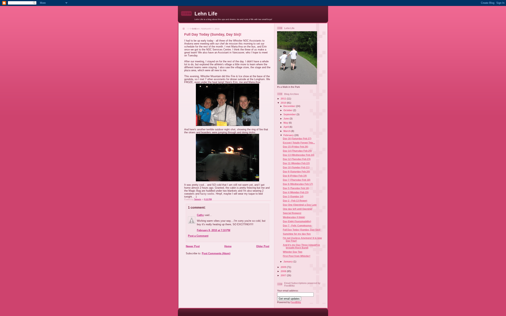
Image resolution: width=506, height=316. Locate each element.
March (287, 131)
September (289, 114)
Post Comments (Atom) (216, 253)
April (286, 127)
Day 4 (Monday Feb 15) (296, 192)
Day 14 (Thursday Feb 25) (297, 150)
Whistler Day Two (292, 252)
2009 (284, 267)
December (289, 106)
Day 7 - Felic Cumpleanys (297, 225)
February (288, 135)
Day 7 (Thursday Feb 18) (296, 180)
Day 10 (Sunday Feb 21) (296, 167)
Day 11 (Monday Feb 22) (296, 163)
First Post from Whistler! (296, 256)
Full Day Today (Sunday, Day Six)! (301, 229)
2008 (284, 271)
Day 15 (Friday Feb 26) (295, 146)
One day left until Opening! (297, 209)
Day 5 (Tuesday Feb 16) (296, 188)
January (288, 261)
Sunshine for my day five (297, 234)
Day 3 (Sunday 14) (293, 196)
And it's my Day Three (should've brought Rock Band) (301, 246)
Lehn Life (205, 14)
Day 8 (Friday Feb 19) (295, 175)
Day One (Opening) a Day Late (300, 204)
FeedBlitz (296, 302)
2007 (284, 275)
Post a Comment (198, 235)
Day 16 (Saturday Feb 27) (297, 138)
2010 (284, 102)
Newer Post (193, 246)
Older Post (262, 246)
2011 (284, 98)
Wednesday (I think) (294, 217)
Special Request (292, 213)
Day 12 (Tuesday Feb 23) (297, 159)
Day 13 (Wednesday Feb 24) (298, 155)
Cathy (200, 215)
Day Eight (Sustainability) (297, 221)
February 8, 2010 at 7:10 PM (213, 230)
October (288, 110)
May (286, 122)
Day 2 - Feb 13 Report (295, 200)
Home (227, 246)
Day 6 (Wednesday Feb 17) (298, 184)
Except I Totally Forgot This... (299, 142)
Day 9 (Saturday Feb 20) (296, 171)
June (286, 118)
